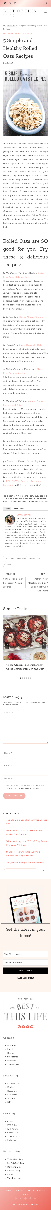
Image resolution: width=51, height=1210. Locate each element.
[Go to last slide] (7, 645)
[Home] (4, 25)
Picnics (10, 1174)
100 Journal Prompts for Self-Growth (25, 862)
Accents (11, 1098)
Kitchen (11, 1087)
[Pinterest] (35, 1198)
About (19, 1190)
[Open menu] (45, 13)
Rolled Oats (34, 558)
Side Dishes (13, 1064)
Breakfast (8, 34)
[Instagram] (15, 3)
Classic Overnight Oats (30, 345)
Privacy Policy (36, 1190)
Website (8, 778)
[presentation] (25, 637)
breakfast (9, 558)
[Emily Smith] (10, 519)
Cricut (10, 1121)
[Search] (43, 871)
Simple (7, 564)
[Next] (44, 645)
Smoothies (12, 1056)
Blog (25, 1194)
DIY (9, 1102)
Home (9, 1190)
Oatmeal (21, 558)
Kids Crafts (13, 1129)
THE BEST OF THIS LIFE (16, 496)
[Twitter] (21, 1198)
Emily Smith (23, 514)
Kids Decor (12, 1094)
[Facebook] (5, 3)
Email (8, 765)
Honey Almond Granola (31, 317)
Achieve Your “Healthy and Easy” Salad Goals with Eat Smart (38, 582)
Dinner (10, 1053)
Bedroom (12, 1091)
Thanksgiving (14, 1178)
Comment (10, 712)
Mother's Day (14, 1167)
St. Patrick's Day (15, 1163)
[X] (10, 3)
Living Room (13, 1083)
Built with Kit (25, 978)
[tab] (20, 678)
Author (7, 509)
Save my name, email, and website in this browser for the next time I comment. (25, 787)
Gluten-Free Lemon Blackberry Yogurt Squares (13, 580)
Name (8, 753)
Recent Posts (18, 509)
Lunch (10, 1049)
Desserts (11, 1060)
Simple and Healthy (24, 34)
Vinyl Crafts (13, 1136)
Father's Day (13, 1170)
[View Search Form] (46, 3)
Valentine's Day (15, 1159)
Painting (11, 1140)
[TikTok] (30, 1198)
